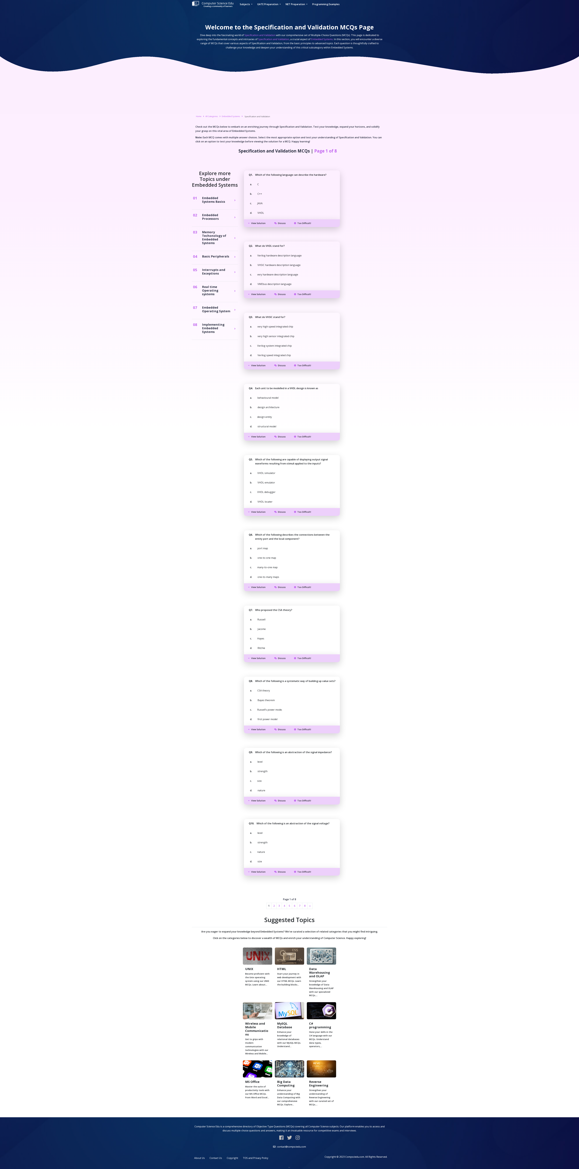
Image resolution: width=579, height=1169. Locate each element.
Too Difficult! (304, 223)
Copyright (232, 1158)
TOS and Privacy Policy (255, 1158)
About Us (199, 1158)
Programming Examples (326, 4)
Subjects (245, 4)
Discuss (282, 223)
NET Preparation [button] (296, 4)
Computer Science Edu (218, 4)
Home (198, 116)
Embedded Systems (231, 116)
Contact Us (216, 1158)
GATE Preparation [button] (268, 4)
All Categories (211, 116)
